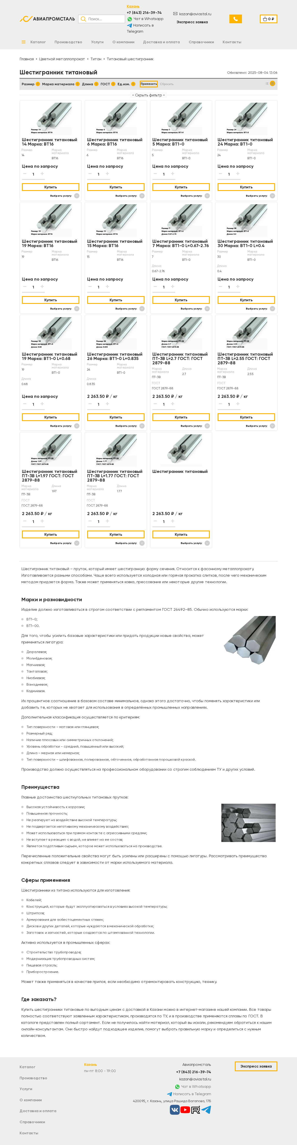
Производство (33, 1078)
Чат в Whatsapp (148, 19)
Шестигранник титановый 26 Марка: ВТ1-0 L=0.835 (114, 356)
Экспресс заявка (192, 22)
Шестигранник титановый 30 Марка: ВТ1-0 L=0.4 (245, 243)
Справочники (32, 1122)
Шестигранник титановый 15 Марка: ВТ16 (114, 243)
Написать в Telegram (140, 28)
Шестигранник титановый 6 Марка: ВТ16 (114, 142)
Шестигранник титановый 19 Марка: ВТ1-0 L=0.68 (49, 356)
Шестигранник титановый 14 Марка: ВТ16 (49, 142)
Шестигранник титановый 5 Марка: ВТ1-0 (180, 142)
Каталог (27, 1067)
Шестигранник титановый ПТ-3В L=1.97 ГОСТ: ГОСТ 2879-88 (49, 476)
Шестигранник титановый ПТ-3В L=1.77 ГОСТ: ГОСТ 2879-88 (114, 476)
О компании (31, 1100)
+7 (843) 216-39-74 (144, 12)
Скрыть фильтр (148, 95)
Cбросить (167, 84)
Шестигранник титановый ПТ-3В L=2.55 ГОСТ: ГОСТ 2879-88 (245, 358)
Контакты (29, 1133)
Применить (149, 84)
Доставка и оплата (38, 1110)
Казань (133, 6)
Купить (50, 187)
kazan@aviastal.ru (195, 14)
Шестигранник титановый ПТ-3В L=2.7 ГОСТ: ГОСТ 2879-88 (180, 358)
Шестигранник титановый (180, 471)
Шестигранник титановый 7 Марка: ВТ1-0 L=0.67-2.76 (180, 243)
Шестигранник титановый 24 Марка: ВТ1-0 (245, 142)
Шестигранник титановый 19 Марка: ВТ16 (49, 243)
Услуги (26, 1088)
